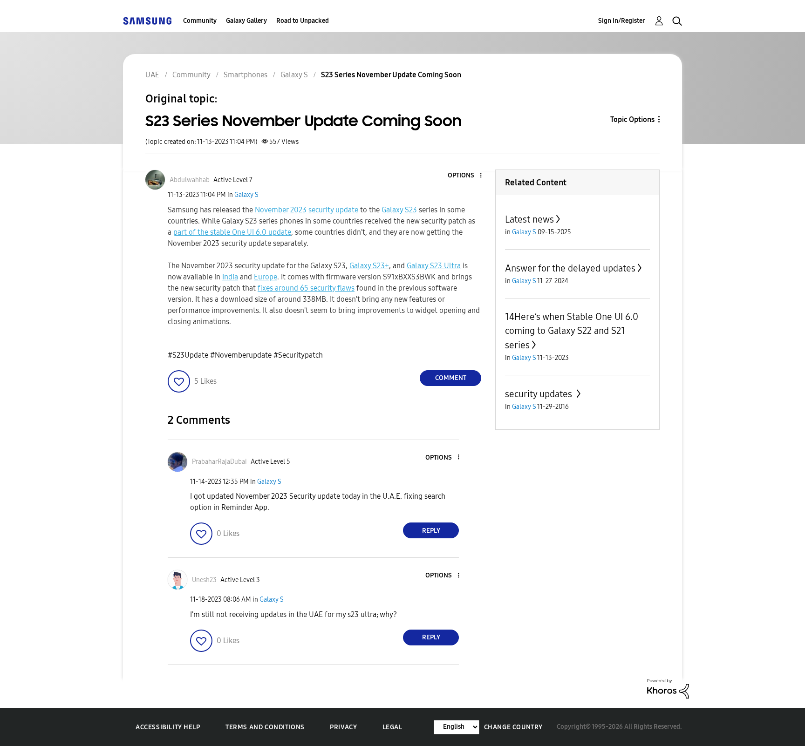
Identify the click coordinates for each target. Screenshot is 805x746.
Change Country (513, 727)
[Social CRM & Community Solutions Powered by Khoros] (668, 688)
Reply (431, 531)
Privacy (343, 727)
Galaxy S (246, 195)
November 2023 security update (306, 209)
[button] (465, 175)
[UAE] (147, 20)
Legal (392, 727)
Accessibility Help (168, 727)
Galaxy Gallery (246, 21)
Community (200, 21)
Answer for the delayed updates (570, 268)
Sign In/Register (621, 21)
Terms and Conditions (265, 727)
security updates (539, 394)
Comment (450, 378)
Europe (265, 276)
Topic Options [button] (632, 119)
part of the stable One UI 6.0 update (232, 232)
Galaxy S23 (399, 209)
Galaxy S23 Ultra (434, 265)
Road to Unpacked (302, 21)
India (230, 276)
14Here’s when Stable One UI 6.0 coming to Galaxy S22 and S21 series (571, 331)
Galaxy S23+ (369, 265)
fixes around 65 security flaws (306, 288)
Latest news (529, 219)
